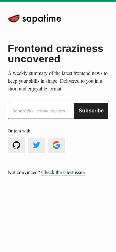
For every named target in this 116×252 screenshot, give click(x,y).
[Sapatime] (34, 19)
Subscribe (91, 110)
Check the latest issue (63, 172)
